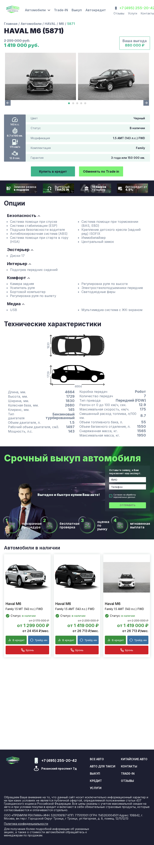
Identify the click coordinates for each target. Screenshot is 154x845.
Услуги (132, 13)
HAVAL (50, 23)
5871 (71, 23)
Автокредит (95, 10)
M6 (61, 23)
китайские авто (134, 759)
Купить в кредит (53, 171)
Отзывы (118, 13)
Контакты (129, 766)
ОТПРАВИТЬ (127, 505)
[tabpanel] (40, 76)
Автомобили (31, 23)
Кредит (96, 780)
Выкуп (77, 10)
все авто (97, 759)
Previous (8, 103)
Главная (10, 23)
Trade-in (128, 773)
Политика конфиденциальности (26, 823)
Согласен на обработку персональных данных (124, 495)
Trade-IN (61, 10)
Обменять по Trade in (101, 171)
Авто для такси (102, 766)
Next (146, 103)
